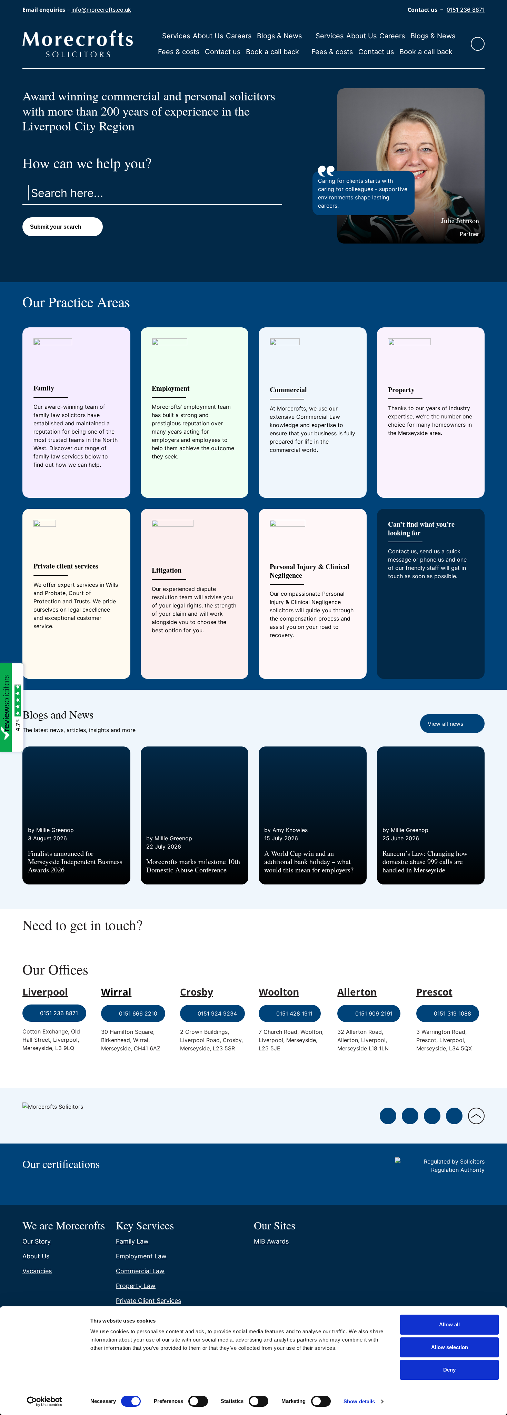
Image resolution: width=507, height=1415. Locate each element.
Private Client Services (148, 1300)
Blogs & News (279, 36)
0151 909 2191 (373, 1013)
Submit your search (55, 227)
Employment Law (141, 1256)
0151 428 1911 (294, 1013)
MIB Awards (271, 1241)
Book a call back (272, 52)
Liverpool (45, 991)
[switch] (198, 1401)
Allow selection (449, 1347)
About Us (208, 36)
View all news (445, 723)
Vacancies (37, 1271)
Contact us (222, 52)
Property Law (136, 1285)
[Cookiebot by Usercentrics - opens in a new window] (44, 1401)
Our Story (36, 1241)
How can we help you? (86, 162)
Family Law (132, 1241)
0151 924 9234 (217, 1013)
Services (176, 36)
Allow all (449, 1324)
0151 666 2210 (138, 1013)
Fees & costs (178, 52)
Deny (449, 1370)
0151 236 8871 (466, 9)
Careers (238, 36)
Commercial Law (140, 1271)
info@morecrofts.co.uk (101, 9)
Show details (359, 1401)
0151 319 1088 (452, 1013)
